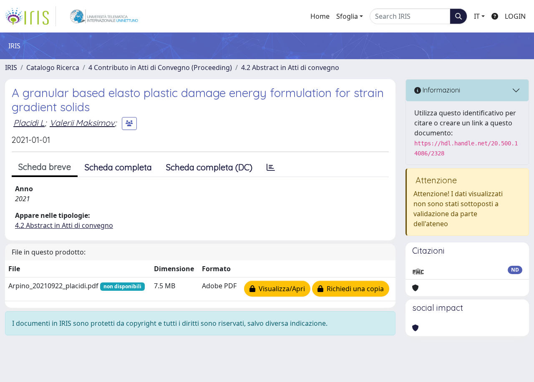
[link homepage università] (104, 16)
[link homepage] (30, 16)
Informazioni (440, 90)
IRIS (11, 67)
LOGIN (515, 16)
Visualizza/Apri (280, 288)
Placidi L (29, 122)
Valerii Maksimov (82, 122)
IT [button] (477, 16)
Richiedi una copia (353, 288)
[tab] (270, 167)
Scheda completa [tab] (118, 167)
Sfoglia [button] (347, 16)
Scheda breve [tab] (44, 167)
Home (320, 16)
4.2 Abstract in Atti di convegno (290, 67)
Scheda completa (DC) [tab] (209, 167)
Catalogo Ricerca (52, 67)
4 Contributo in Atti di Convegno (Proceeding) (160, 67)
